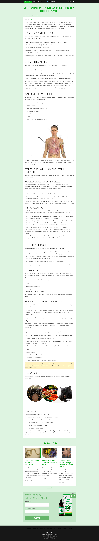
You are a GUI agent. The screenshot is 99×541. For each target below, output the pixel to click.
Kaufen (37, 518)
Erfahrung (42, 529)
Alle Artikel (49, 488)
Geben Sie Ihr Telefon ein (30, 508)
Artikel (64, 529)
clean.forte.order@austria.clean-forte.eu (50, 534)
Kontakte (70, 529)
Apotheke (29, 529)
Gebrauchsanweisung (51, 529)
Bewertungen (35, 529)
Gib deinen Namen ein (29, 501)
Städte (59, 529)
